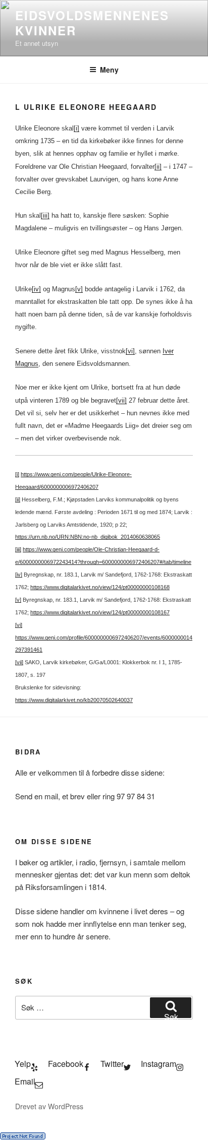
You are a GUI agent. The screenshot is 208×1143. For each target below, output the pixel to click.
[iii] (45, 215)
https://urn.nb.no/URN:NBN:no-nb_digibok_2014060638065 (87, 537)
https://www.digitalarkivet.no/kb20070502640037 (74, 700)
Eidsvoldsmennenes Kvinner (92, 23)
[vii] (121, 400)
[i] (76, 128)
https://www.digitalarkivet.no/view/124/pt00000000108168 (100, 587)
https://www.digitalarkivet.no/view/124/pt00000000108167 (100, 612)
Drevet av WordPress (49, 1106)
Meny (109, 70)
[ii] (158, 166)
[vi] (130, 351)
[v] (79, 289)
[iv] (36, 289)
